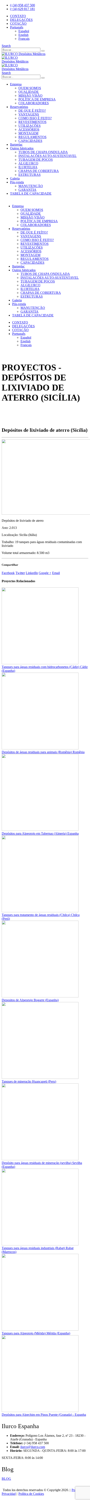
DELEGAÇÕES (21, 20)
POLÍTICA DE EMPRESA (37, 99)
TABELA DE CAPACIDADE (30, 193)
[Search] (43, 50)
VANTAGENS (28, 114)
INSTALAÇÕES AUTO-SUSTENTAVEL (47, 156)
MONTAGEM (28, 133)
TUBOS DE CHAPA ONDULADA (43, 152)
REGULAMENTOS (32, 137)
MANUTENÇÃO (30, 186)
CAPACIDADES (30, 141)
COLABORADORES (33, 103)
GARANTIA (27, 189)
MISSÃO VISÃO (30, 95)
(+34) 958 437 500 (22, 5)
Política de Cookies (31, 1494)
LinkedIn (32, 573)
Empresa (16, 84)
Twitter (20, 573)
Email (56, 573)
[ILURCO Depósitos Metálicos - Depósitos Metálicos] (23, 54)
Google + (45, 573)
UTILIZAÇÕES (29, 125)
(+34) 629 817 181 (22, 9)
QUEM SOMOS (29, 88)
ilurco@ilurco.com (32, 1447)
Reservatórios (19, 107)
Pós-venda (17, 182)
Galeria (15, 178)
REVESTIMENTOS (32, 122)
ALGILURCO (28, 163)
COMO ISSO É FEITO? (35, 118)
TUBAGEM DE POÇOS (35, 159)
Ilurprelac (16, 144)
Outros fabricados (21, 148)
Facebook (8, 573)
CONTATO (18, 16)
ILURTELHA (27, 167)
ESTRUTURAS (29, 174)
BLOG (6, 1478)
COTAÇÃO (18, 23)
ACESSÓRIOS (28, 129)
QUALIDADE (28, 92)
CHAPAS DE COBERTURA (38, 171)
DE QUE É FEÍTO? (32, 110)
